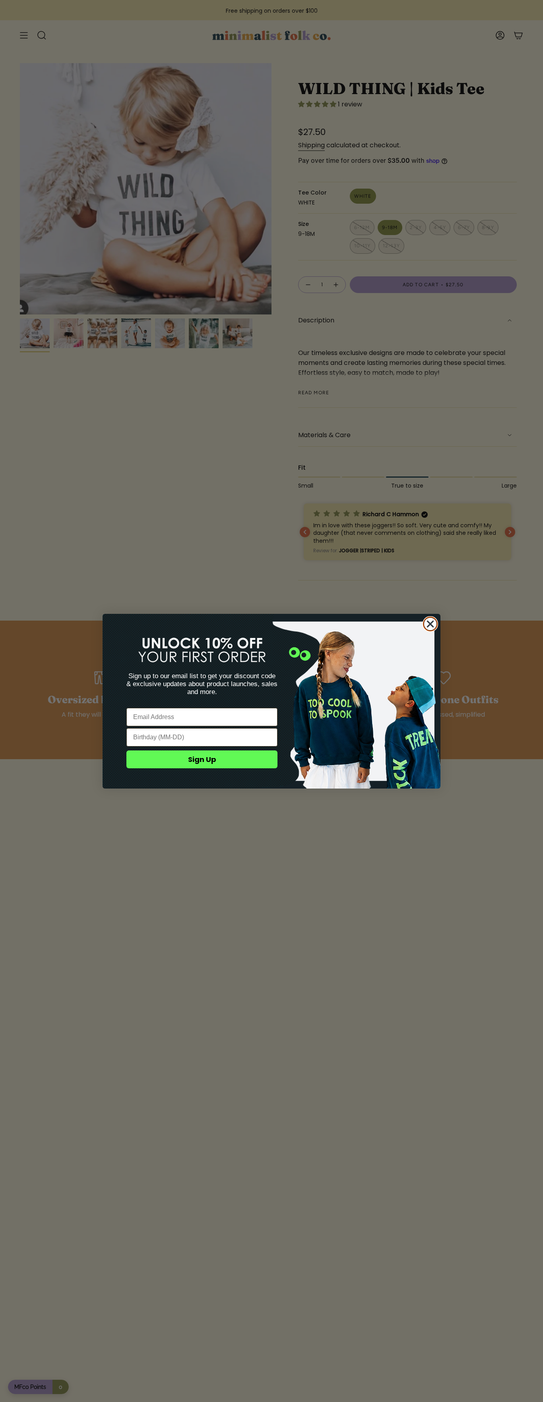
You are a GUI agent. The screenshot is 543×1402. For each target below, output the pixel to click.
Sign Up (202, 759)
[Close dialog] (430, 624)
